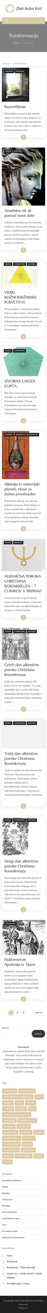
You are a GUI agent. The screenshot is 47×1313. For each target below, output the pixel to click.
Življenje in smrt (10, 1231)
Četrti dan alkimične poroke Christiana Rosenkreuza (21, 669)
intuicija (30, 1102)
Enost (9, 1255)
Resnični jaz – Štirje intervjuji (21, 1267)
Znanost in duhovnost (27, 435)
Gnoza (8, 151)
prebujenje (9, 1126)
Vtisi (4, 1225)
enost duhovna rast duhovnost (18, 1096)
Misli (32, 1108)
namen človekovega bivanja (16, 1114)
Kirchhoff (8, 1108)
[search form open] (41, 20)
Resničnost (12, 1261)
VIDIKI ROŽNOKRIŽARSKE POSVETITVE (20, 297)
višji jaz (7, 1161)
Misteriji (20, 71)
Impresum (23, 1308)
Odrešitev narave (27, 1120)
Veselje (38, 1155)
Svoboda (8, 1155)
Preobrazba (24, 1126)
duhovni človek (27, 1091)
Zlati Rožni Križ (29, 8)
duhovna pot (9, 1091)
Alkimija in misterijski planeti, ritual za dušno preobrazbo (21, 489)
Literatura (19, 264)
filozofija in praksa (11, 1180)
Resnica (38, 1132)
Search (5, 1027)
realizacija (25, 1132)
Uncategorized (9, 1212)
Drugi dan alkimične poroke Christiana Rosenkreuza (21, 866)
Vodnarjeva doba (10, 1218)
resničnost (29, 1138)
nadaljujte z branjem (18, 137)
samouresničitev (11, 1144)
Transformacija (23, 1155)
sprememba (28, 1150)
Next (38, 1013)
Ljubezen (21, 1108)
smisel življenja (11, 1150)
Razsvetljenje (15, 106)
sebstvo (27, 1144)
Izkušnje (9, 71)
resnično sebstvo (11, 1138)
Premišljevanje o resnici (18, 1283)
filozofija (8, 1102)
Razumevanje (10, 1132)
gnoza (19, 1102)
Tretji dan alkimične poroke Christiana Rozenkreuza (21, 758)
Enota (39, 1096)
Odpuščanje (9, 1120)
